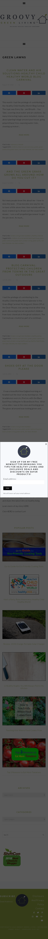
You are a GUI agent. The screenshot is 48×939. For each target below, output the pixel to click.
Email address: (9, 479)
